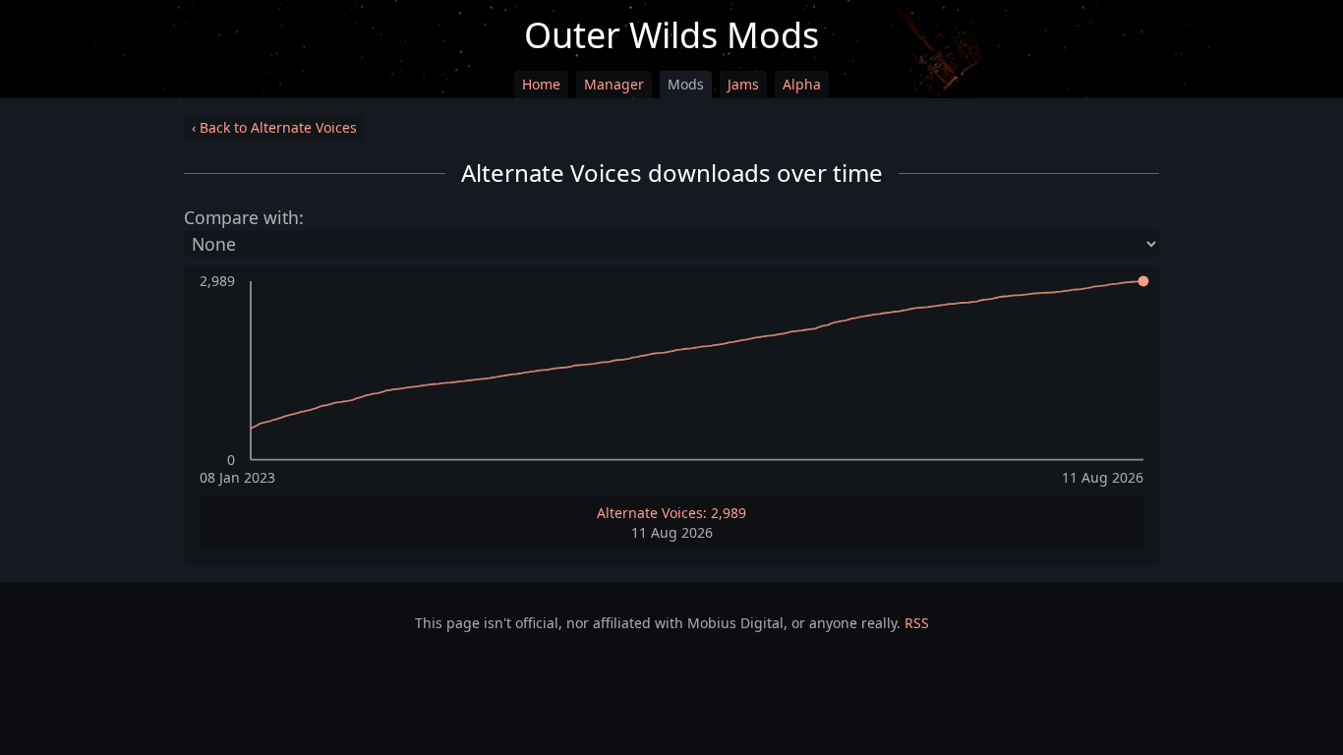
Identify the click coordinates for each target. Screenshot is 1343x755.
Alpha (802, 84)
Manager (614, 84)
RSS (917, 622)
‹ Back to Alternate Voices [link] (274, 127)
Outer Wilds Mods (671, 35)
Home (541, 84)
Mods (686, 84)
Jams (743, 84)
